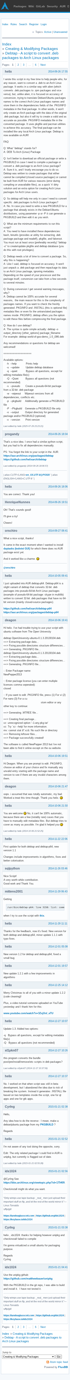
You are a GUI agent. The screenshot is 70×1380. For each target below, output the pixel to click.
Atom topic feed (59, 1362)
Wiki (31, 6)
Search (23, 24)
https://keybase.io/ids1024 (18, 1219)
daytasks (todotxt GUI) (17, 548)
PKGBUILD (46, 1124)
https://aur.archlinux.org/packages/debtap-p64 (31, 612)
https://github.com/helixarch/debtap (25, 459)
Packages (20, 6)
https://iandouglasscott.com (19, 1215)
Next (43, 64)
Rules (13, 24)
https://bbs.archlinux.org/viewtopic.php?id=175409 (34, 1182)
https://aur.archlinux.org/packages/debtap (28, 455)
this (42, 915)
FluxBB (63, 1367)
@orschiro (9, 567)
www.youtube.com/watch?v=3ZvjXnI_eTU (28, 1013)
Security (52, 6)
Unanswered (60, 31)
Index (5, 24)
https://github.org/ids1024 (50, 1215)
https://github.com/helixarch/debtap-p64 (28, 608)
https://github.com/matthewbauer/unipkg (28, 1278)
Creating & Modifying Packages (31, 49)
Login (44, 24)
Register (33, 24)
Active (47, 31)
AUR (63, 6)
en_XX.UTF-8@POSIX (38, 475)
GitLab (40, 6)
